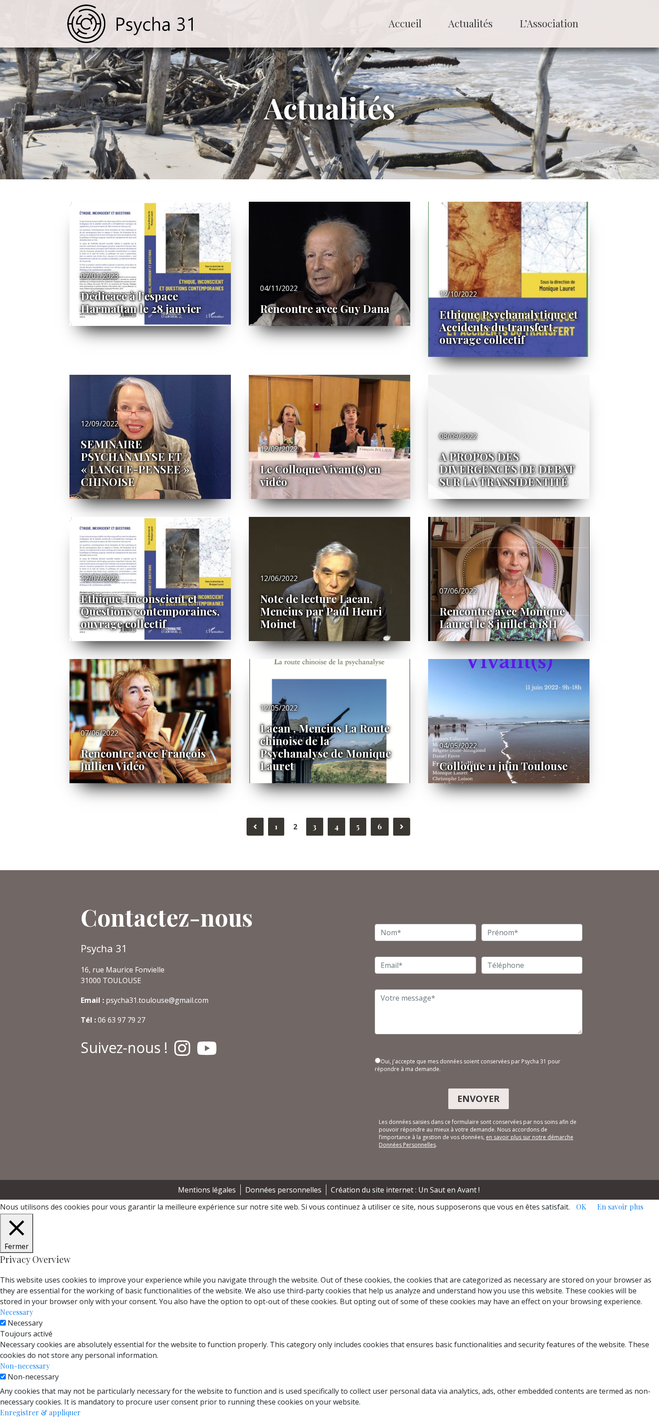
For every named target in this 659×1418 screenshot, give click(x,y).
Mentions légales (207, 1190)
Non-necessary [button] (25, 1365)
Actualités (470, 23)
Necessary (25, 1323)
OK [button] (581, 1206)
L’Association (549, 23)
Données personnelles (283, 1190)
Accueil (405, 23)
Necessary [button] (16, 1312)
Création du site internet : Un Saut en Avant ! (405, 1190)
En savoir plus (620, 1206)
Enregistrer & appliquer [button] (40, 1412)
